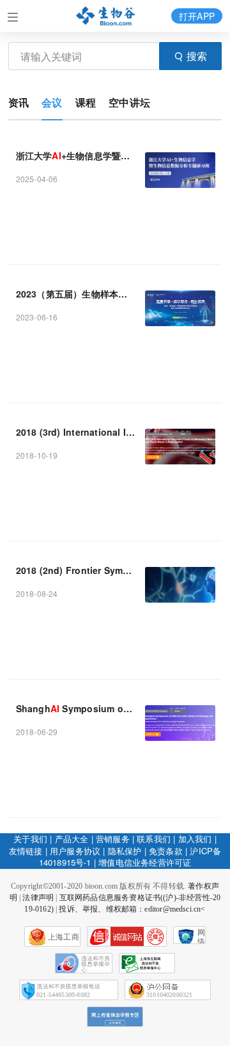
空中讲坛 (129, 102)
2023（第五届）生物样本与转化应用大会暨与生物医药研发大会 (75, 293)
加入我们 (195, 839)
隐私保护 (125, 851)
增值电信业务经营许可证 (144, 862)
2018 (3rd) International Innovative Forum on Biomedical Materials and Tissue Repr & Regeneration (75, 432)
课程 (85, 102)
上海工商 (63, 937)
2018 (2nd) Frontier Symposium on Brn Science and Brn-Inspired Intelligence (75, 570)
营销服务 (113, 839)
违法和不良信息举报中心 (83, 963)
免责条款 (166, 851)
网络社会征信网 (201, 936)
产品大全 (72, 839)
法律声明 (38, 897)
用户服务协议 (75, 851)
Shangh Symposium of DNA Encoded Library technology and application (75, 708)
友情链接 (26, 851)
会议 (52, 102)
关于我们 (30, 839)
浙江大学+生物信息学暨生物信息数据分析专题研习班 (75, 155)
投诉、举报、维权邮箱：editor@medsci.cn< (132, 909)
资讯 (18, 102)
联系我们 (154, 839)
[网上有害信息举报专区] (115, 1017)
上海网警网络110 (127, 936)
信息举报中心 (147, 963)
